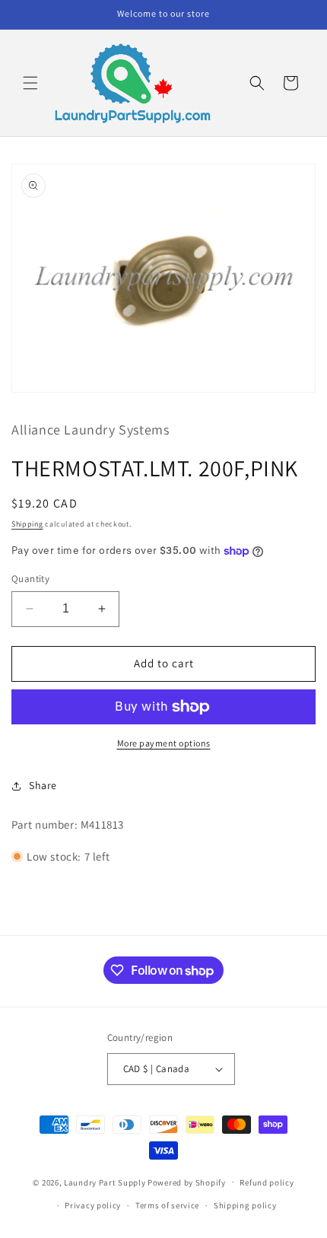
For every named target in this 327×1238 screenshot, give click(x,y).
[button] (30, 83)
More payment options (164, 743)
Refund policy (267, 1182)
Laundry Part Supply (106, 1181)
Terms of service (167, 1205)
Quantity (30, 578)
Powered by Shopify (187, 1181)
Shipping (27, 524)
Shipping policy (245, 1205)
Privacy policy (93, 1205)
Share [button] (43, 785)
